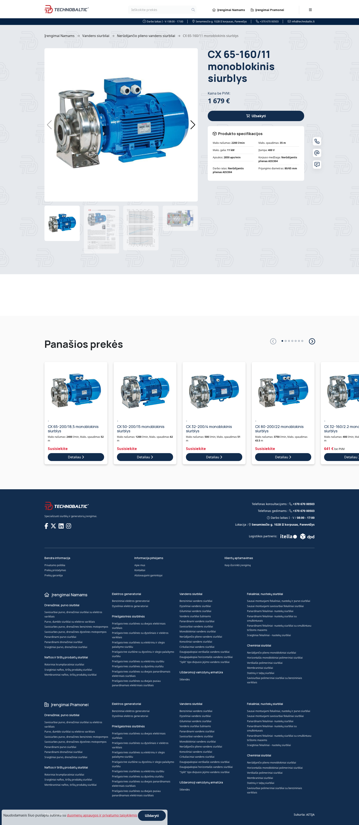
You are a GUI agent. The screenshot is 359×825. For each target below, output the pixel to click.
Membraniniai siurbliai (260, 668)
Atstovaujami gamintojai (148, 575)
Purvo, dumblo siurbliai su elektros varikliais (69, 621)
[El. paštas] (317, 153)
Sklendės (185, 679)
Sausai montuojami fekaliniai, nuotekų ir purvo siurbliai (278, 601)
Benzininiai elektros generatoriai (131, 601)
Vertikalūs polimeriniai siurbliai (265, 663)
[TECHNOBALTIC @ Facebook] (46, 526)
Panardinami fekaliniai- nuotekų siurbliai (270, 611)
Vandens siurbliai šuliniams (195, 616)
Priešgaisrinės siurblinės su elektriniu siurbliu (138, 661)
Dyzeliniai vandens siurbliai (195, 606)
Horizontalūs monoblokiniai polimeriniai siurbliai (275, 657)
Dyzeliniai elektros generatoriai (130, 606)
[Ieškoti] (193, 10)
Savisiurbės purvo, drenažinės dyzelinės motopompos (75, 632)
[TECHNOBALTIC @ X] (53, 526)
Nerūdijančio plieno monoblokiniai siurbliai (271, 652)
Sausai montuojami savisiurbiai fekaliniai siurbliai (275, 606)
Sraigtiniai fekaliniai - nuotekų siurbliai (269, 635)
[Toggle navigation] (310, 10)
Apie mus (139, 565)
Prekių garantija (53, 575)
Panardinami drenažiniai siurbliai (63, 642)
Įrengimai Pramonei (269, 10)
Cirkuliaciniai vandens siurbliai (197, 647)
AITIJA (310, 814)
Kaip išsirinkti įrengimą (238, 565)
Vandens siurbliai (95, 35)
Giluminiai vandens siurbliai (195, 611)
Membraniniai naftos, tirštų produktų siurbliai (70, 674)
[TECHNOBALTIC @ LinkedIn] (62, 526)
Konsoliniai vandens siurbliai (196, 641)
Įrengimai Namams (231, 10)
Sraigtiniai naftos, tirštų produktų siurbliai (68, 669)
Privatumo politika (54, 565)
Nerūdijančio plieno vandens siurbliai (146, 35)
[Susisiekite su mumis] (317, 164)
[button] (193, 124)
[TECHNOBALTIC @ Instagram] (69, 526)
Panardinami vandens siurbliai (197, 621)
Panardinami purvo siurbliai (60, 637)
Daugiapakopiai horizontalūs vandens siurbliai (206, 657)
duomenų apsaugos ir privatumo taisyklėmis (102, 815)
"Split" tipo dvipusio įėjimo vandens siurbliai (205, 662)
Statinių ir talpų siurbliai (260, 673)
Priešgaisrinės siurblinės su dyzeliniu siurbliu (138, 666)
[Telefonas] (317, 141)
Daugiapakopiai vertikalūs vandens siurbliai (205, 652)
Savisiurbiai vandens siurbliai (196, 626)
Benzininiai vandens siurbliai (196, 601)
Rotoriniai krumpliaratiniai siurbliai (64, 664)
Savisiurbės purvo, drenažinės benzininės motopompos (76, 626)
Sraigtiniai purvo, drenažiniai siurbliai (65, 647)
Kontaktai (139, 570)
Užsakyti (259, 116)
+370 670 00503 (269, 21)
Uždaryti (152, 815)
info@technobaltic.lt (303, 21)
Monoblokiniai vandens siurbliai (198, 631)
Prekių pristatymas (55, 570)
